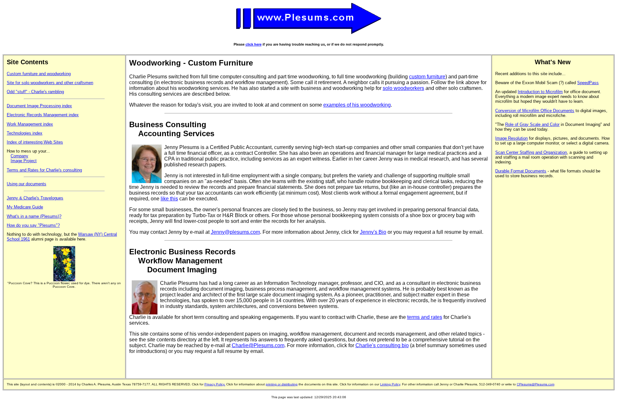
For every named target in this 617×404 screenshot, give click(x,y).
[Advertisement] (521, 278)
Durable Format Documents (520, 171)
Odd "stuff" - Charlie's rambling (35, 91)
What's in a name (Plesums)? (34, 216)
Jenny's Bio (373, 232)
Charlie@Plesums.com (258, 345)
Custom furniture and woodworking (39, 73)
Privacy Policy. (214, 384)
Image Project (24, 160)
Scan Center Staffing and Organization (531, 152)
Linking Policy (390, 384)
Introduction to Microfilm (540, 91)
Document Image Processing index (39, 105)
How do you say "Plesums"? (33, 225)
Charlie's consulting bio (382, 345)
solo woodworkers (403, 88)
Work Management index (30, 124)
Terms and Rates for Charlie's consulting (44, 170)
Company (19, 156)
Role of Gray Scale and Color (532, 124)
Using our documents (26, 183)
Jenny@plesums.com (235, 232)
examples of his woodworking (357, 105)
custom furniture (427, 76)
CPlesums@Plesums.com (535, 384)
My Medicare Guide (25, 207)
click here (254, 44)
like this (169, 198)
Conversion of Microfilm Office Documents (534, 110)
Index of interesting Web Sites (35, 142)
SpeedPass (588, 82)
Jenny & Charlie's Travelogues (35, 198)
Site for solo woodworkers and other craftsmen (50, 82)
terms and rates (424, 317)
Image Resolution (511, 138)
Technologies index (24, 133)
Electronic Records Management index (43, 114)
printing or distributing (282, 384)
